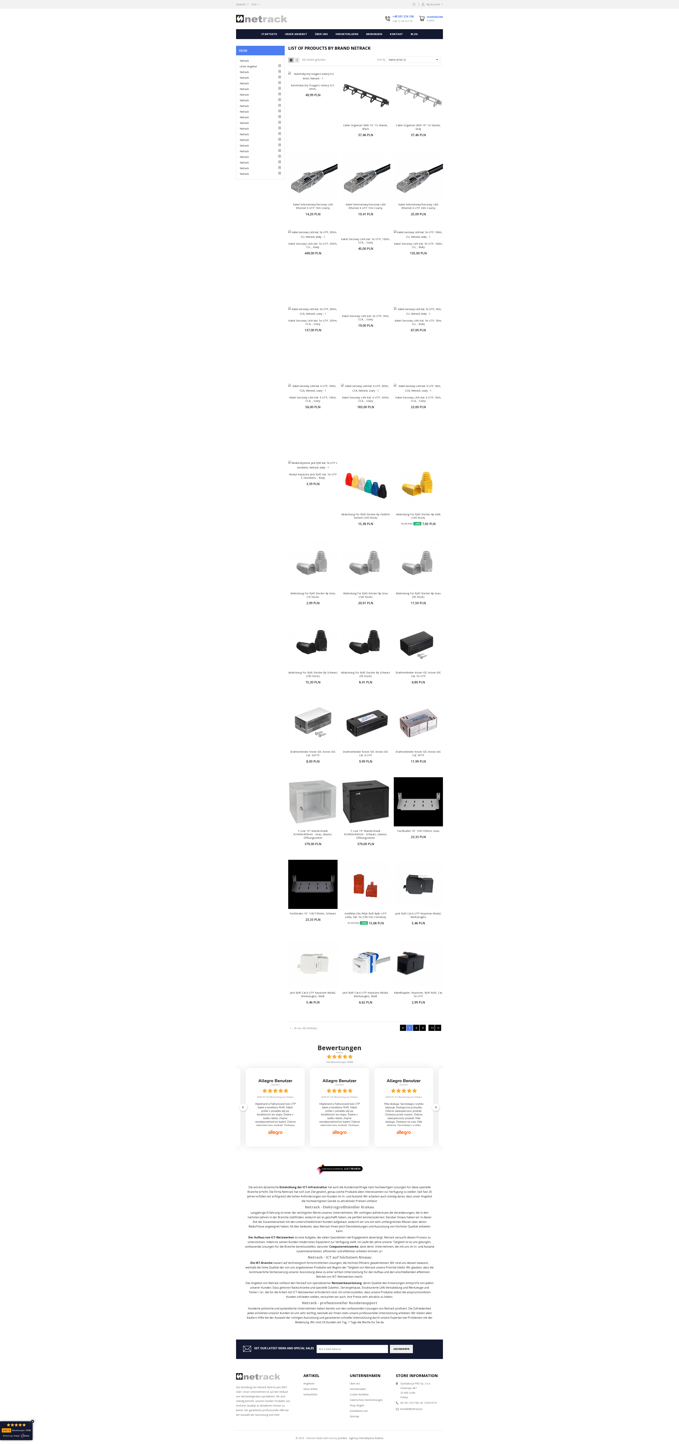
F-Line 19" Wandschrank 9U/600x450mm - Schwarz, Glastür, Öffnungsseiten (365, 834)
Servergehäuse (350, 1288)
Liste (297, 60)
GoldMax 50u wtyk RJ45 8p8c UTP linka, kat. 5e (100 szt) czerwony (366, 915)
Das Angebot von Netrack (262, 1283)
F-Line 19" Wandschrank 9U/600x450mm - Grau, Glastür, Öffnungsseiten (312, 834)
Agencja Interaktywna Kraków (366, 1438)
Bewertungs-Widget (11, 1436)
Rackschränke (300, 1288)
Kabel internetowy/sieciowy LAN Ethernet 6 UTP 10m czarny (313, 206)
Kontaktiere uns (359, 1411)
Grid (291, 60)
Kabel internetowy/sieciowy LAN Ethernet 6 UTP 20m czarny (418, 206)
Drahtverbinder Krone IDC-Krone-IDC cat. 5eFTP (313, 753)
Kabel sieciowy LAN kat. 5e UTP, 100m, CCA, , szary (365, 240)
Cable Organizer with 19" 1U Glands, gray (418, 127)
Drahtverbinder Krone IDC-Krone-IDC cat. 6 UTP (365, 753)
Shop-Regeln (357, 1405)
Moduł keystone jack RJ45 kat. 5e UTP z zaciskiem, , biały (313, 476)
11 (432, 1027)
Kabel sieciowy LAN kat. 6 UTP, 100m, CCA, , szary (313, 399)
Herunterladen (347, 34)
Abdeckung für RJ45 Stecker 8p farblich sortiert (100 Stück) (365, 516)
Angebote (309, 1383)
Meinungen (374, 34)
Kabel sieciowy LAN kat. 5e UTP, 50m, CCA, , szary (365, 317)
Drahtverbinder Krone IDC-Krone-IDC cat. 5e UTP (418, 674)
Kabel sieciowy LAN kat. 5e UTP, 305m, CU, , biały (312, 245)
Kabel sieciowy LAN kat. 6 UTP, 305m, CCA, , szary (365, 399)
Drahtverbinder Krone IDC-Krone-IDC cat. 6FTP (418, 753)
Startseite (269, 34)
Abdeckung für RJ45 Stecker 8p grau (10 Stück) (313, 595)
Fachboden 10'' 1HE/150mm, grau (418, 831)
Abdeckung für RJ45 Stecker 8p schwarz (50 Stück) (365, 674)
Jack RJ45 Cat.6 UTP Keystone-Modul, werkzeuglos (418, 915)
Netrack (244, 60)
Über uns (321, 34)
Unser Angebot (296, 34)
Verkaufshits (310, 1394)
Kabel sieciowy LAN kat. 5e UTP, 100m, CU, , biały (418, 245)
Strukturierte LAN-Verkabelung (382, 1288)
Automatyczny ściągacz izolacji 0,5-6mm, (313, 87)
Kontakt (396, 34)
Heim (243, 50)
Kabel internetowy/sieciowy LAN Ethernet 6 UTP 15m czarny (366, 206)
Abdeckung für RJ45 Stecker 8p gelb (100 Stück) (418, 516)
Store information (417, 1375)
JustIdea (342, 1438)
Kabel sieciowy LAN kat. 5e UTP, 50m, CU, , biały (418, 322)
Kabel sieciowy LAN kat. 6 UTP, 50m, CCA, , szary (418, 399)
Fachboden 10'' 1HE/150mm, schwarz (313, 913)
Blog (414, 34)
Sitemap (354, 1416)
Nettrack (287, 1192)
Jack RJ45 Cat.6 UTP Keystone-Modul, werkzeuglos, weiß (313, 994)
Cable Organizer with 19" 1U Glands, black (365, 127)
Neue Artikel (310, 1389)
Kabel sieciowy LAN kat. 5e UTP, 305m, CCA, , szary (312, 322)
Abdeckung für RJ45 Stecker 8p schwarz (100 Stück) (313, 674)
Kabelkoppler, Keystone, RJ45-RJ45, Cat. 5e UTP (418, 994)
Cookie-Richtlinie (359, 1394)
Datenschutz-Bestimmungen (366, 1400)
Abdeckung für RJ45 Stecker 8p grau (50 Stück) (418, 595)
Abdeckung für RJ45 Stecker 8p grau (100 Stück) (365, 595)
